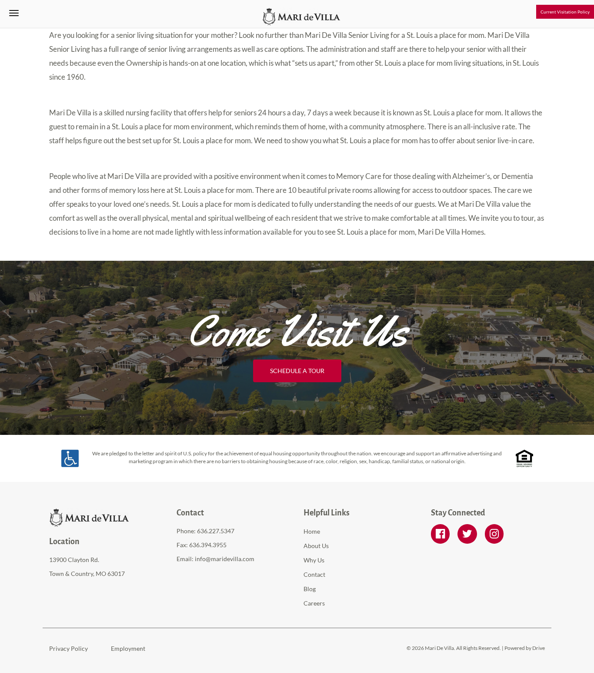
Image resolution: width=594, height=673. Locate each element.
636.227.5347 (215, 531)
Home (312, 531)
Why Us (314, 560)
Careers (314, 603)
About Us (316, 545)
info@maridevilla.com (224, 558)
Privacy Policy (68, 648)
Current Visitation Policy (565, 11)
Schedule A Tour (297, 370)
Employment (128, 648)
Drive (538, 648)
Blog (310, 588)
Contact (314, 574)
